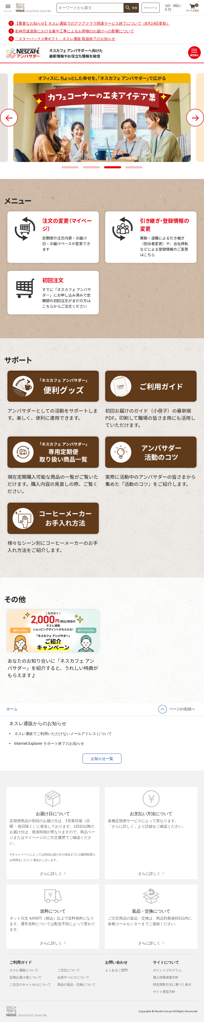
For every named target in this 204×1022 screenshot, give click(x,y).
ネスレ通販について (24, 970)
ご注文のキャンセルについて (30, 984)
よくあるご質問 (116, 970)
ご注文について (68, 970)
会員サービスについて (73, 977)
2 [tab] (91, 167)
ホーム (12, 709)
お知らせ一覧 (102, 758)
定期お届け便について (25, 977)
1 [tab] (70, 167)
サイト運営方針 (164, 991)
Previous (9, 117)
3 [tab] (112, 167)
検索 (134, 7)
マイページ (150, 7)
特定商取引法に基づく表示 (172, 984)
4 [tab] (133, 167)
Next (195, 117)
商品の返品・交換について (76, 984)
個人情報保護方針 (165, 977)
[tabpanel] (102, 117)
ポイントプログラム (167, 970)
